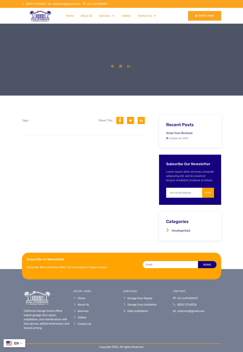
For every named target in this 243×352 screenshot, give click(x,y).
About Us (86, 16)
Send (208, 192)
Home (70, 16)
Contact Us (145, 16)
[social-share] (119, 120)
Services (104, 16)
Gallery (126, 16)
